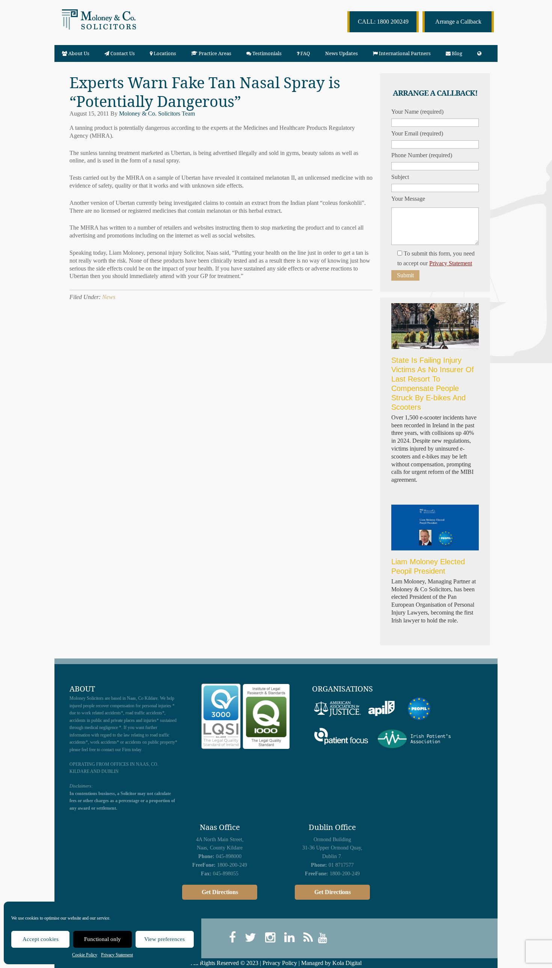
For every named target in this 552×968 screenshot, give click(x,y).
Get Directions (220, 892)
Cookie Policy (84, 954)
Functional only (102, 939)
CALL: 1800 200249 (383, 21)
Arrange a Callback (458, 21)
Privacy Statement (117, 954)
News (108, 297)
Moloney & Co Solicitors (114, 26)
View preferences (164, 939)
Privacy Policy (279, 963)
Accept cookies (41, 939)
